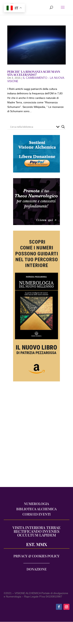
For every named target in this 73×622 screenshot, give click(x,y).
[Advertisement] (36, 436)
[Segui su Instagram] (66, 607)
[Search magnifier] (63, 126)
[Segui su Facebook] (59, 607)
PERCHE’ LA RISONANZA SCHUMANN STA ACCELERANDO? (33, 73)
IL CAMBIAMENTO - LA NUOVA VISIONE (35, 79)
